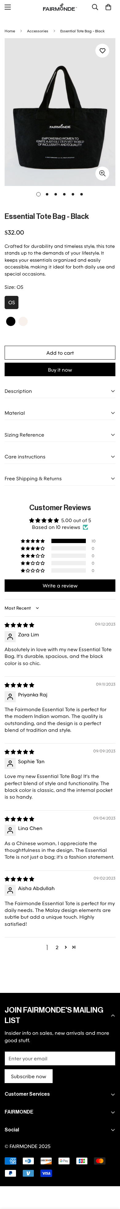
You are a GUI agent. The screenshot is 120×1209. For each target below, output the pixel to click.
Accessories (37, 31)
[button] (108, 7)
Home (10, 31)
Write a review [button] (60, 585)
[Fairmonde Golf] (60, 7)
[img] (19, 625)
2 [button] (57, 947)
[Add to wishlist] (102, 51)
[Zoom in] (102, 173)
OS (11, 302)
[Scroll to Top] (109, 1176)
